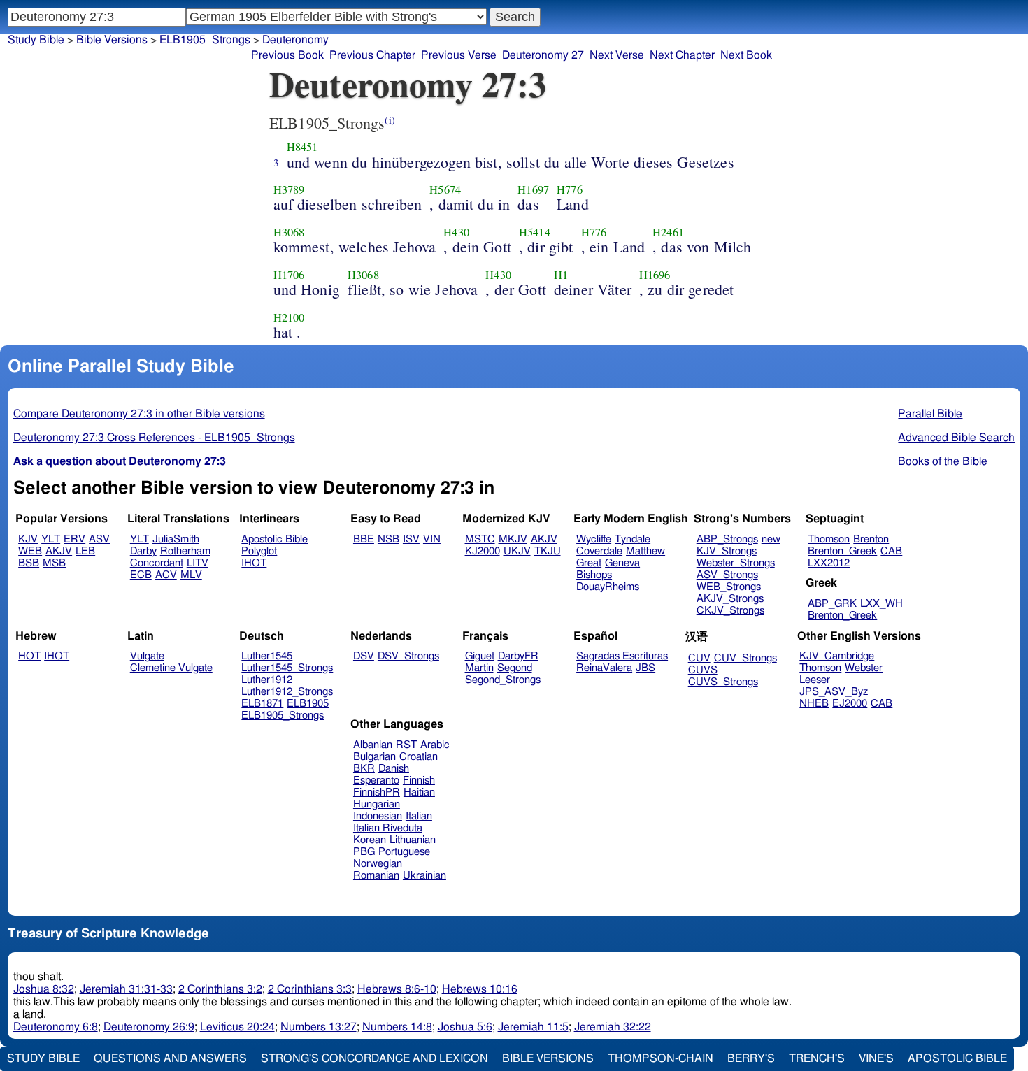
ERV (74, 539)
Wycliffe (593, 539)
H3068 (289, 232)
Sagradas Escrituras (622, 656)
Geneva (622, 563)
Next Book (746, 55)
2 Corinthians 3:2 (220, 989)
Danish (393, 768)
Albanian (372, 745)
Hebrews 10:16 (479, 989)
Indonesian (377, 816)
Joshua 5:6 (465, 1027)
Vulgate (147, 656)
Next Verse (617, 55)
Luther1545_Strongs (287, 668)
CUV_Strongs (745, 658)
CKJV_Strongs (730, 610)
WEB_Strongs (729, 587)
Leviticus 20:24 (237, 1027)
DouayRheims (607, 587)
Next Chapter (682, 55)
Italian (419, 816)
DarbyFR (518, 656)
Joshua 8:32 (43, 989)
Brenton (871, 539)
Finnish (419, 780)
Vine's (876, 1058)
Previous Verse (459, 55)
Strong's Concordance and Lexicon (374, 1058)
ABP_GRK (832, 603)
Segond (514, 668)
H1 (561, 274)
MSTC (480, 539)
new (771, 539)
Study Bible (36, 39)
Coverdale (599, 551)
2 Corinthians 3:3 (310, 989)
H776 (570, 189)
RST (406, 745)
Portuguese (404, 852)
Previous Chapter (372, 55)
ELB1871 (262, 703)
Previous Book (287, 55)
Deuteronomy (295, 39)
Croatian (418, 757)
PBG (364, 852)
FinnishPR (376, 792)
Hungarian (376, 804)
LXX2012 (829, 563)
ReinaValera (604, 668)
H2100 (289, 317)
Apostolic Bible (957, 1058)
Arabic (435, 745)
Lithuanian (413, 840)
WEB (30, 551)
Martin (479, 668)
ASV (99, 539)
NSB (388, 539)
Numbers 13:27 (318, 1027)
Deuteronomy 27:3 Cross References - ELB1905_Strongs (154, 437)
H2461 (668, 232)
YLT (50, 539)
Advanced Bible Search (956, 437)
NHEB (814, 703)
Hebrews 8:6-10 (396, 989)
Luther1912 (266, 680)
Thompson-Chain (660, 1058)
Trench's (817, 1058)
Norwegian (377, 863)
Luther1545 (266, 656)
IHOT (253, 563)
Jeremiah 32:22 (612, 1027)
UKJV (517, 551)
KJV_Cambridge (836, 656)
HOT (29, 656)
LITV (197, 563)
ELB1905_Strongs (204, 39)
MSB (54, 563)
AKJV (58, 551)
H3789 (289, 189)
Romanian (376, 875)
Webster (864, 668)
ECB (141, 575)
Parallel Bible (930, 413)
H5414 (534, 232)
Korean (369, 840)
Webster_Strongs (736, 563)
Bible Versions (112, 39)
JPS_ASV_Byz (833, 692)
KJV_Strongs (727, 551)
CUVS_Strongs (723, 682)
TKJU (547, 551)
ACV (166, 575)
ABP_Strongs (727, 539)
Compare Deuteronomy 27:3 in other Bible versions (139, 413)
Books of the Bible (942, 461)
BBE (363, 539)
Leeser (814, 680)
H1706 (289, 274)
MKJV (513, 539)
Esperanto (376, 780)
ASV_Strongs (727, 575)
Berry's (751, 1058)
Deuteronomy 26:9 (148, 1027)
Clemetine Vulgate (171, 668)
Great (588, 563)
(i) (389, 120)
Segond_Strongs (503, 680)
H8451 (302, 146)
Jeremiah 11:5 (533, 1027)
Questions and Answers (170, 1058)
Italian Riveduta (387, 828)
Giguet (479, 656)
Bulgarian (374, 757)
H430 (456, 232)
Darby (143, 551)
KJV (28, 539)
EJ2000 (849, 703)
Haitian (419, 792)
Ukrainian (424, 875)
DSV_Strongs (408, 656)
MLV (191, 575)
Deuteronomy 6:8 (55, 1027)
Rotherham (185, 551)
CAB (891, 551)
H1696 (655, 274)
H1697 (533, 189)
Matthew (645, 551)
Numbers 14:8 (397, 1027)
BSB (28, 563)
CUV (699, 658)
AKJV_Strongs (730, 599)
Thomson (829, 539)
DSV (363, 656)
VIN (432, 539)
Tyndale (632, 539)
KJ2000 (482, 551)
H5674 (445, 189)
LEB (85, 551)
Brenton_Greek (842, 551)
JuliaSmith (175, 539)
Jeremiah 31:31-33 (126, 989)
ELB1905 (308, 703)
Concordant (156, 563)
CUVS (703, 670)
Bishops (594, 575)
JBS (645, 668)
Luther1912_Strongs (287, 692)
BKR (364, 768)
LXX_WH (881, 603)
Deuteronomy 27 (543, 55)
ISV (411, 539)
